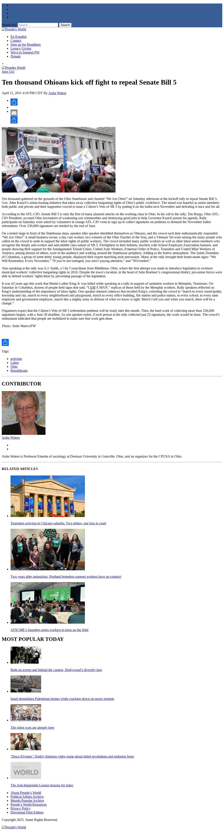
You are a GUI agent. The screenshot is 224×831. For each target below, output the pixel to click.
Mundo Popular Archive (27, 800)
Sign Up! (8, 71)
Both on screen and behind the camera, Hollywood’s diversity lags (56, 670)
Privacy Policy (20, 808)
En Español (18, 36)
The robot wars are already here (32, 727)
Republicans (19, 370)
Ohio (14, 366)
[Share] (116, 102)
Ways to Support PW (25, 52)
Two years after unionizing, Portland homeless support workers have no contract (65, 576)
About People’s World (25, 793)
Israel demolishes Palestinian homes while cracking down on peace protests (62, 699)
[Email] (116, 112)
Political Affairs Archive (27, 796)
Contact (15, 40)
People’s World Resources (28, 804)
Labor (14, 362)
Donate (15, 56)
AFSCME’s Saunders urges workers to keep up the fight (49, 630)
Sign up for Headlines (25, 44)
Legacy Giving (20, 48)
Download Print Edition (27, 812)
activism (16, 359)
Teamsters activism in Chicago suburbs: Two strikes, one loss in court (58, 523)
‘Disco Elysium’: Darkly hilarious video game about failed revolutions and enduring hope (72, 756)
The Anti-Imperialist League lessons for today (42, 785)
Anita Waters (57, 93)
